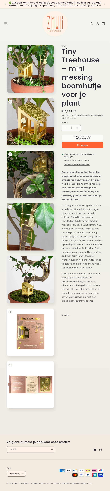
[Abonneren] (52, 449)
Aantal (65, 122)
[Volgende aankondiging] (105, 4)
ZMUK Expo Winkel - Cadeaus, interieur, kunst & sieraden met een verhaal (45, 483)
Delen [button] (67, 315)
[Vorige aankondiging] (5, 4)
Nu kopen (82, 145)
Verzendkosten (80, 115)
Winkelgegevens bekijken (77, 164)
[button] (6, 24)
